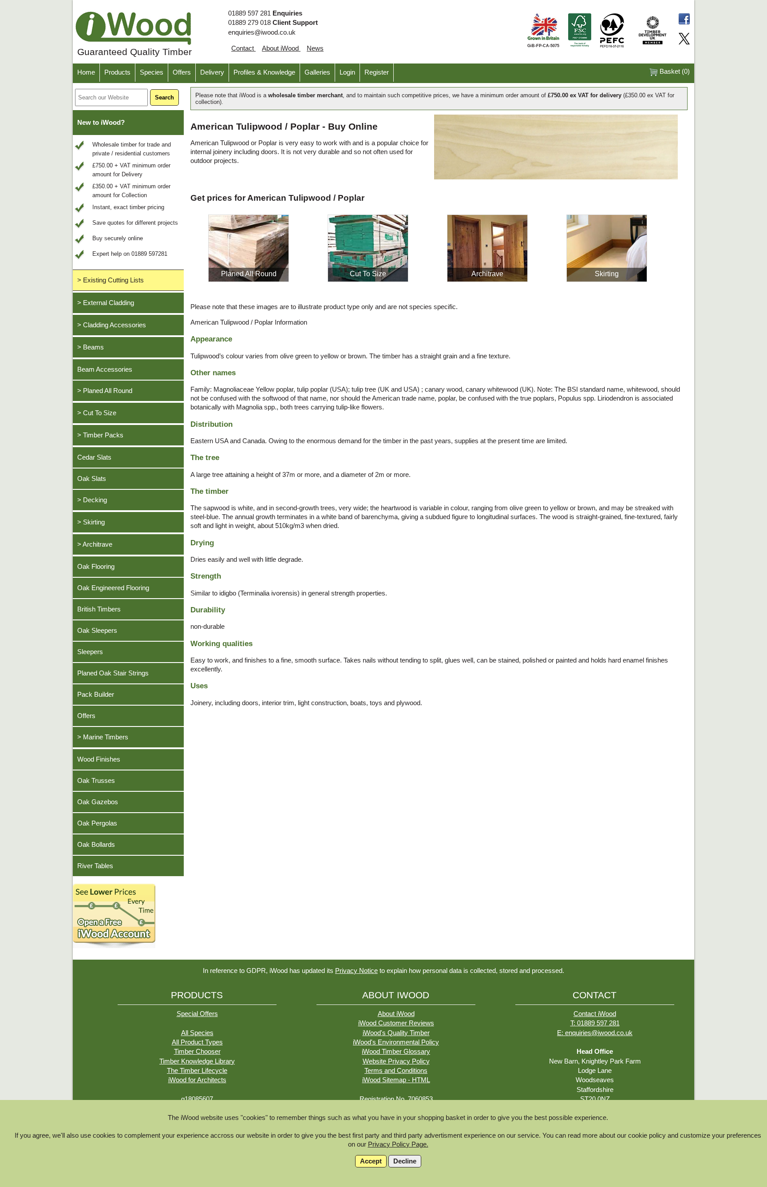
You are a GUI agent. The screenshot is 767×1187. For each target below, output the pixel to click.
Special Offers (197, 1013)
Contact (243, 48)
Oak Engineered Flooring (113, 588)
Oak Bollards (96, 844)
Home (86, 72)
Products (117, 72)
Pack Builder (95, 694)
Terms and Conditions (395, 1070)
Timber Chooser (197, 1051)
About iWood (281, 48)
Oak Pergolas (97, 823)
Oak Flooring (96, 566)
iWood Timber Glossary (396, 1051)
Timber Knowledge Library (197, 1061)
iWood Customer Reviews (396, 1023)
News (315, 48)
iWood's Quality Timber (396, 1032)
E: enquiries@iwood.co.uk (595, 1032)
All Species (197, 1032)
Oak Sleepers (97, 630)
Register (376, 72)
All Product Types (197, 1042)
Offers (182, 72)
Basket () (674, 71)
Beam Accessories (104, 369)
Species (151, 72)
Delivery (212, 72)
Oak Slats (91, 478)
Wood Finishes (98, 759)
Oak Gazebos (97, 802)
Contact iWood (594, 1013)
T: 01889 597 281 (595, 1023)
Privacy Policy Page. (398, 1144)
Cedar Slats (94, 457)
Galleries (317, 72)
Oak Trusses (96, 780)
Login (347, 72)
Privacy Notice (356, 970)
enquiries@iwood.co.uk (262, 32)
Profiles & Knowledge (264, 72)
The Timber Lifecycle (197, 1070)
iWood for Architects (197, 1080)
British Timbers (99, 609)
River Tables (95, 865)
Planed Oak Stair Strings (113, 673)
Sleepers (90, 651)
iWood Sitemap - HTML (396, 1080)
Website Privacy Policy (396, 1061)
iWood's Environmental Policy (396, 1042)
